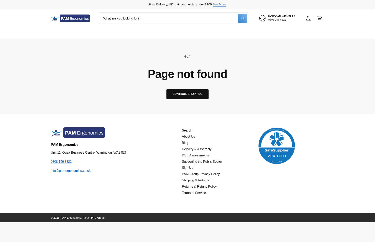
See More (219, 4)
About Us (188, 136)
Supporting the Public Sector (202, 161)
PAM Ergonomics (71, 217)
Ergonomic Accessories (212, 33)
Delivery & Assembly (197, 149)
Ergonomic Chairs (131, 33)
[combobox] (173, 18)
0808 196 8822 (61, 161)
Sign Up (187, 167)
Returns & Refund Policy (199, 186)
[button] (319, 18)
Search (187, 130)
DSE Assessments (195, 155)
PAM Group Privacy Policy (201, 174)
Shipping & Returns (195, 180)
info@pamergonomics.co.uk (71, 170)
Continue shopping (187, 94)
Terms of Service (194, 193)
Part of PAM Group (93, 217)
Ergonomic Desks (169, 33)
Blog (185, 143)
